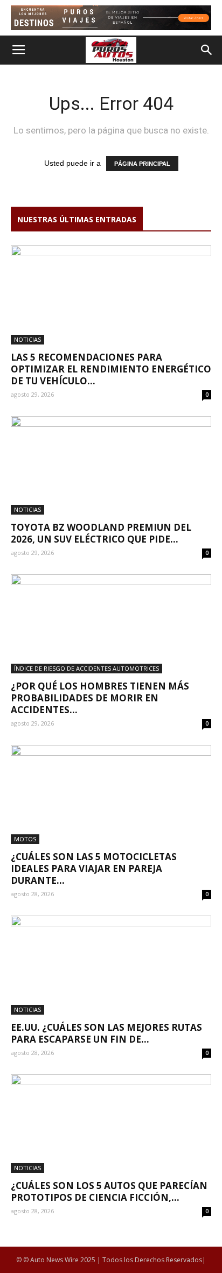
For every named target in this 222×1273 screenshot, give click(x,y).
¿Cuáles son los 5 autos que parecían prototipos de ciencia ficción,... (109, 1191)
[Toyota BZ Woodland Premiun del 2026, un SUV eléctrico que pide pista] (111, 465)
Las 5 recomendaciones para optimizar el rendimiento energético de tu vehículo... (111, 369)
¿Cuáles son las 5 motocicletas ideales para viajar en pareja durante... (94, 868)
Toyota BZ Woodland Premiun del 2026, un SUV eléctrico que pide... (101, 533)
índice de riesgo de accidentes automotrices (86, 668)
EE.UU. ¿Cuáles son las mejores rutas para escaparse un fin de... (106, 1033)
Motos (25, 839)
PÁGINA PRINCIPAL (142, 163)
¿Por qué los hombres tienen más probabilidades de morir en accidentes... (100, 698)
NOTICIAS (27, 339)
